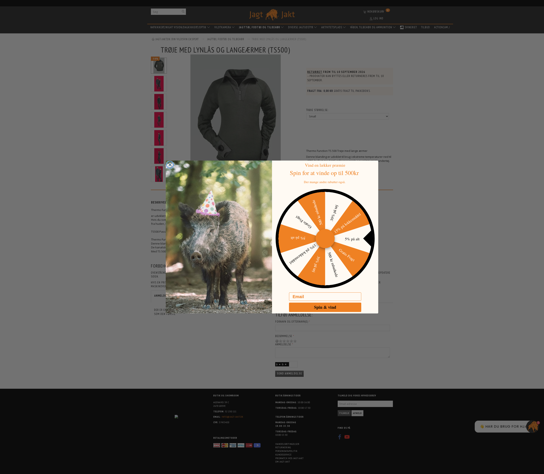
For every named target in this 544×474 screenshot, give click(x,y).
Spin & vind (325, 307)
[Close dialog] (170, 164)
